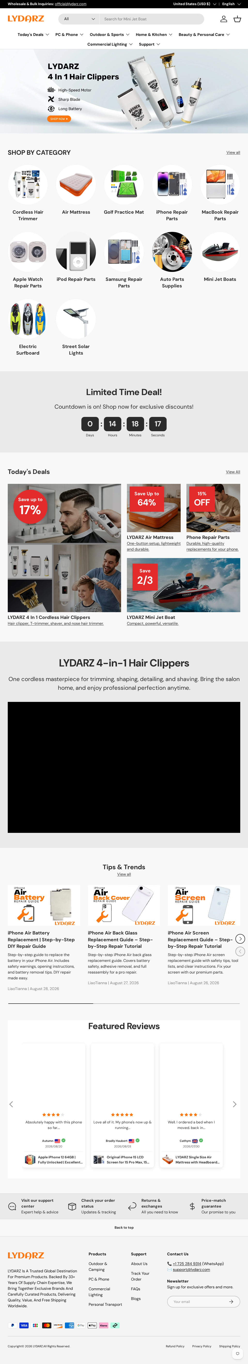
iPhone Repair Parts (172, 215)
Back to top (124, 1227)
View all (233, 152)
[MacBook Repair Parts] (220, 184)
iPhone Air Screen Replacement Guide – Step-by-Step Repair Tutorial (200, 939)
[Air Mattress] (76, 184)
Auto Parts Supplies (172, 282)
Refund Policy (175, 1346)
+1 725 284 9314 (187, 1263)
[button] (237, 19)
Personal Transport (105, 1304)
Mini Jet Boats (220, 279)
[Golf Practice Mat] (124, 184)
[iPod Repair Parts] (76, 252)
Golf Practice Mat (124, 212)
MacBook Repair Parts (220, 215)
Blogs (136, 1298)
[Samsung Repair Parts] (124, 252)
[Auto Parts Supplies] (172, 252)
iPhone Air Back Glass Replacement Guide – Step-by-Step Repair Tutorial (120, 939)
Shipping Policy (229, 1346)
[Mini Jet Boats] (220, 252)
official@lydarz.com (70, 4)
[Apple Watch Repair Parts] (28, 252)
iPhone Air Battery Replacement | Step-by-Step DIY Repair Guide (41, 939)
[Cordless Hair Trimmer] (28, 184)
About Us (139, 1263)
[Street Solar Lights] (76, 319)
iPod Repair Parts (76, 279)
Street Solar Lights (76, 349)
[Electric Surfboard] (28, 319)
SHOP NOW (124, 104)
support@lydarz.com (191, 1269)
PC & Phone (99, 1279)
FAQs (135, 1288)
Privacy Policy (201, 1346)
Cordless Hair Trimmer (28, 215)
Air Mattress (76, 212)
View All (233, 471)
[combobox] (131, 19)
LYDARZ (38, 1346)
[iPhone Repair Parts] (172, 184)
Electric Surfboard (27, 349)
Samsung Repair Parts (124, 282)
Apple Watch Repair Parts (28, 282)
